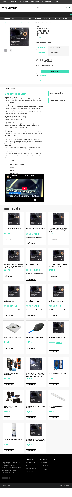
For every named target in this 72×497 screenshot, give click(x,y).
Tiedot (40, 80)
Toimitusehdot (35, 1)
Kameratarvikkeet (10, 22)
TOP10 (54, 18)
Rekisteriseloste (46, 1)
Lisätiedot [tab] (13, 88)
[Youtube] (9, 478)
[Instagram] (7, 478)
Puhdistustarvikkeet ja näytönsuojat (22, 22)
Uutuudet (47, 18)
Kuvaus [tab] (7, 88)
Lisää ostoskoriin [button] (9, 240)
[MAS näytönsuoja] (19, 37)
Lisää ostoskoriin (55, 71)
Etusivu (4, 22)
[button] (52, 75)
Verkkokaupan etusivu (26, 18)
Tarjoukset (38, 18)
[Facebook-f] (3, 478)
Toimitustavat (42, 75)
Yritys (4, 1)
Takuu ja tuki (24, 1)
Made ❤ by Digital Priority (64, 485)
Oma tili (56, 1)
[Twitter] (5, 478)
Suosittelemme (62, 18)
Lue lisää (7, 418)
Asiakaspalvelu (13, 1)
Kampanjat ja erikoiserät (10, 18)
